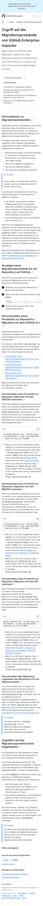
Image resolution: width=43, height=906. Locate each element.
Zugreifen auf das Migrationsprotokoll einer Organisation (18, 743)
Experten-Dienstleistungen (11, 898)
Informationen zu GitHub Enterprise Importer (20, 713)
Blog (24, 898)
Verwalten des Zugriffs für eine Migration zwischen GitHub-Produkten (20, 650)
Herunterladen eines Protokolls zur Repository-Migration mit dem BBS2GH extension (20, 486)
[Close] (36, 3)
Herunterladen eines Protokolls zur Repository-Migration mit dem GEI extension (20, 581)
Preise (21, 895)
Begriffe (32, 893)
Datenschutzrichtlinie (8, 864)
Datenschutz (6, 895)
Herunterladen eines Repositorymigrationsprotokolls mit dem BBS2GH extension (22, 367)
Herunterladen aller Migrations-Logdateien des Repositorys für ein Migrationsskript (20, 679)
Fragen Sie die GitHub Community (16, 874)
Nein (16, 860)
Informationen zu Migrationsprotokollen (16, 118)
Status (15, 895)
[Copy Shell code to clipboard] (38, 428)
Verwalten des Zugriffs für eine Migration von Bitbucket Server (22, 553)
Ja (7, 860)
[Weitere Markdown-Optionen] (24, 78)
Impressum (22, 893)
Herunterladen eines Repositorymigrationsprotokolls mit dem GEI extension (22, 375)
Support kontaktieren (11, 877)
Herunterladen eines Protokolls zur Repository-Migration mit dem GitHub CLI (21, 319)
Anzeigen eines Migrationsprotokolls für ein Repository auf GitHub (19, 269)
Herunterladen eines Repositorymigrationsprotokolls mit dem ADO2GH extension (22, 359)
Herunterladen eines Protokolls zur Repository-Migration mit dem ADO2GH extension (20, 397)
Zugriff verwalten (31, 460)
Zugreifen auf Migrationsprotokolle (28, 22)
